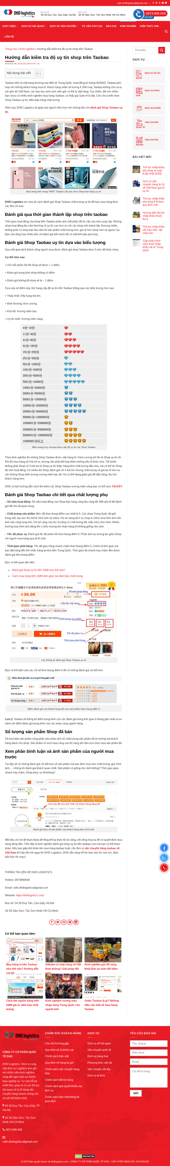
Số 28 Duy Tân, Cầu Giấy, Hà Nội (58, 14)
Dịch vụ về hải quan (148, 75)
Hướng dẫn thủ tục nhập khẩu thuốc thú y (154, 215)
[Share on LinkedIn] (76, 922)
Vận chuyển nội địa (147, 142)
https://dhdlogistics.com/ (30, 895)
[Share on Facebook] (52, 922)
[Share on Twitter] (58, 922)
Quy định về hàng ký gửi (59, 1062)
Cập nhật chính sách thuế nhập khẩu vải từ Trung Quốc (153, 245)
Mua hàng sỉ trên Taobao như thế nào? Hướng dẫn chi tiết (22, 968)
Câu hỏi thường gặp (57, 1043)
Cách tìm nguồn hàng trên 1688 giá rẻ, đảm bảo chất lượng (22, 1005)
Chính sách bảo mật (57, 1056)
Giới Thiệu (9, 26)
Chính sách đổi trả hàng (59, 1079)
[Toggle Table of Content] (36, 73)
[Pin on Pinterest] (70, 922)
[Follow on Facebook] (153, 3)
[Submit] (161, 50)
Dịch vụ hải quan (33, 26)
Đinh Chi (35, 64)
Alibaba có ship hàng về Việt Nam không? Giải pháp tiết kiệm (63, 968)
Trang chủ (11, 49)
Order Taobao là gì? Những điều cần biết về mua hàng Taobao (102, 1005)
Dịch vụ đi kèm (152, 108)
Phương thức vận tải (99, 1062)
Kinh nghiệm (128, 26)
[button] (166, 31)
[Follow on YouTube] (166, 3)
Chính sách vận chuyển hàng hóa (62, 1071)
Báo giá (111, 26)
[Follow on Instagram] (156, 3)
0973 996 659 (14, 1129)
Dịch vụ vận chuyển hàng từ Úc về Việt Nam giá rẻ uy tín (154, 186)
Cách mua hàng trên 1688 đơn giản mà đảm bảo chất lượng (47, 576)
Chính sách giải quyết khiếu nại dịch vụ (63, 1088)
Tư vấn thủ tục (92, 26)
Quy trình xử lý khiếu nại (59, 1049)
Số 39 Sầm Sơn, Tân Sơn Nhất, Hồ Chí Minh (101, 14)
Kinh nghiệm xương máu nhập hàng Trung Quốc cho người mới (62, 1005)
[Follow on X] (160, 3)
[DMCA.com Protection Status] (85, 1156)
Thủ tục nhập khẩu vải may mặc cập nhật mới (154, 229)
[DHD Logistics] (19, 13)
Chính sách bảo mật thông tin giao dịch (62, 1099)
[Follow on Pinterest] (163, 3)
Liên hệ (9, 36)
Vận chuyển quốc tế (147, 124)
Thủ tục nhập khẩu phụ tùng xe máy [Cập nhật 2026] (154, 170)
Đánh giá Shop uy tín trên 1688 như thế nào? (38, 570)
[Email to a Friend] (64, 922)
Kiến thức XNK (149, 26)
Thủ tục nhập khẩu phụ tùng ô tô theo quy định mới (154, 201)
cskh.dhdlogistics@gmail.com (132, 3)
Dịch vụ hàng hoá (148, 93)
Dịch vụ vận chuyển (63, 26)
